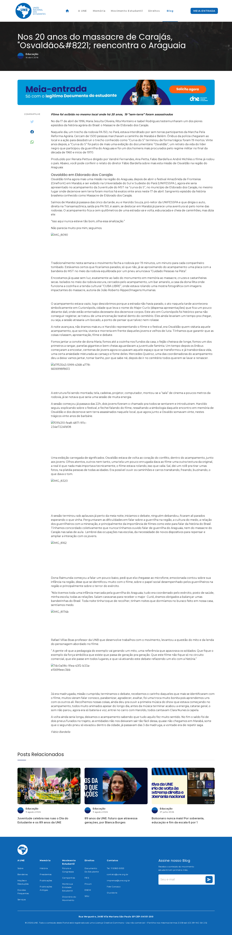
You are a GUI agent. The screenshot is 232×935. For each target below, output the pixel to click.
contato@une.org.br (117, 874)
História (44, 868)
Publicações (46, 880)
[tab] (67, 11)
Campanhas (68, 877)
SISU (87, 896)
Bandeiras (22, 874)
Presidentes (45, 874)
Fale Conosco (113, 886)
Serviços (21, 899)
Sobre (20, 868)
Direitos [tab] (154, 10)
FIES (87, 877)
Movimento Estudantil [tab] (127, 10)
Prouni (88, 884)
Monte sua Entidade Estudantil (67, 887)
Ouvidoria (112, 892)
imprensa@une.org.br (118, 880)
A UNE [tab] (82, 10)
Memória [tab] (99, 10)
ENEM (88, 890)
